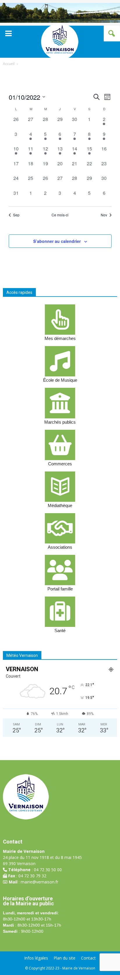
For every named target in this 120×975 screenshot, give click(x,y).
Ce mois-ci (60, 215)
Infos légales (36, 958)
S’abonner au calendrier (57, 241)
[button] (112, 33)
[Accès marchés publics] (60, 403)
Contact (88, 958)
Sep (16, 215)
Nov (104, 215)
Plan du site (64, 958)
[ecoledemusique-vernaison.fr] (60, 361)
